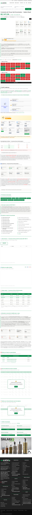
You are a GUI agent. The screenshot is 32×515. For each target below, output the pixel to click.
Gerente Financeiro (14, 470)
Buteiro (13, 198)
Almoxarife (13, 486)
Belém (13, 74)
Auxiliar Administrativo (15, 464)
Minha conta (15, 0)
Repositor (24, 481)
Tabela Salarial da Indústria (16, 491)
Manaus (13, 77)
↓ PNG (26, 246)
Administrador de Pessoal (26, 494)
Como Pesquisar (25, 0)
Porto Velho (3, 79)
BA (22, 63)
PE (22, 66)
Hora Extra (24, 469)
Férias (23, 471)
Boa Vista (18, 74)
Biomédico (13, 498)
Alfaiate (17, 198)
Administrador (14, 466)
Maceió (8, 77)
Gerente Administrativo (15, 469)
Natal (17, 77)
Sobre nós (26, 510)
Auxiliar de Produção (15, 481)
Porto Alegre (27, 77)
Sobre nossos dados (3, 510)
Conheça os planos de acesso (20, 112)
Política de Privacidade (20, 510)
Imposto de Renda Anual (26, 466)
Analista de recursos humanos (27, 499)
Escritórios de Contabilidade (27, 502)
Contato (1, 511)
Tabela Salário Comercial (26, 488)
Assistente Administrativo (15, 462)
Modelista (29, 198)
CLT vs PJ (24, 464)
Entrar (12, 0)
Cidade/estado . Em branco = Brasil (19, 7)
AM (17, 63)
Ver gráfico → (8, 429)
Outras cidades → (16, 82)
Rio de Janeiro (18, 79)
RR (22, 68)
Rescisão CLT (24, 462)
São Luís (28, 79)
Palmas (23, 77)
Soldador (13, 482)
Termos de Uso (15, 510)
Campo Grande (28, 74)
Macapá (3, 77)
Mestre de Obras (3, 491)
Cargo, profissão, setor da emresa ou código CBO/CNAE (6, 7)
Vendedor (24, 482)
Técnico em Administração (15, 465)
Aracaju (3, 74)
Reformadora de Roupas (23, 198)
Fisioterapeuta (14, 499)
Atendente (24, 483)
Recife (8, 79)
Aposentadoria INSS (25, 474)
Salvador (23, 79)
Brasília (23, 74)
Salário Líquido (25, 465)
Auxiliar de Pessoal (25, 498)
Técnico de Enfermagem (15, 502)
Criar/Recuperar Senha (20, 0)
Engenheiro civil (3, 492)
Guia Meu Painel (29, 0)
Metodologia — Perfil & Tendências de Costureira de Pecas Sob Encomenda (11, 189)
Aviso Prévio (24, 467)
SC (27, 68)
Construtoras (3, 494)
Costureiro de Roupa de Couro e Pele (6, 198)
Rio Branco (13, 79)
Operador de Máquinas (15, 487)
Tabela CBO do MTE (13, 362)
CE (27, 63)
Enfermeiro (13, 497)
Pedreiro (2, 490)
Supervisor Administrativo (15, 467)
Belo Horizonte (8, 74)
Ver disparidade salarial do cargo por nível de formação (9, 152)
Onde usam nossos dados (9, 510)
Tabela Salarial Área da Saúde (16, 504)
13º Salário (24, 470)
